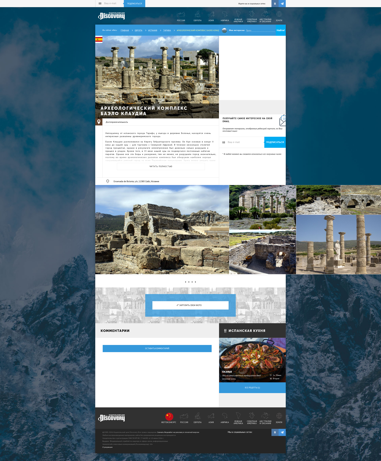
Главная (125, 30)
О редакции (107, 447)
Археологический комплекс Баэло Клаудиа (199, 30)
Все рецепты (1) (252, 387)
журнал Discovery (111, 418)
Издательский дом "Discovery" (111, 16)
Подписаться (134, 4)
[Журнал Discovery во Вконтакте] (275, 432)
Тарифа (167, 30)
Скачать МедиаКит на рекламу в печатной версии (178, 432)
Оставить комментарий (157, 348)
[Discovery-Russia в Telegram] (282, 3)
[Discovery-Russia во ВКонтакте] (275, 3)
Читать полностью (160, 166)
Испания (152, 30)
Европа (138, 30)
